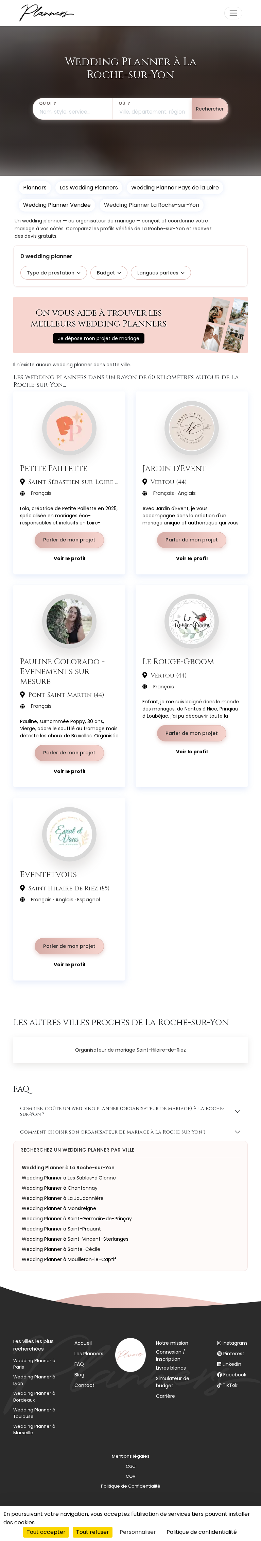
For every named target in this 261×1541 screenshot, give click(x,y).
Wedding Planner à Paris (34, 1364)
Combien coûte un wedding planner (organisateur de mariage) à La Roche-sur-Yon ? (122, 1111)
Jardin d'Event (174, 468)
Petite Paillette (53, 468)
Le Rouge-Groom (178, 661)
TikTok (230, 1385)
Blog (79, 1374)
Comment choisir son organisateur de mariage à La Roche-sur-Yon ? (113, 1132)
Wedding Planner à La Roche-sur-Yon (68, 1167)
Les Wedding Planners (89, 187)
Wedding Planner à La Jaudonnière (63, 1198)
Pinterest (233, 1353)
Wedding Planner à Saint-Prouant (61, 1228)
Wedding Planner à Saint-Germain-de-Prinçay (77, 1218)
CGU (131, 1466)
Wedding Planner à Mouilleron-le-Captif (69, 1259)
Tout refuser (92, 1532)
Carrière (165, 1396)
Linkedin (232, 1364)
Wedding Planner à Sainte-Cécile (61, 1249)
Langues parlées (157, 272)
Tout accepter (46, 1532)
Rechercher (210, 108)
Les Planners (88, 1353)
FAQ (79, 1364)
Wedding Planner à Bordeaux (34, 1396)
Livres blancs (171, 1367)
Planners (35, 187)
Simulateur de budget (172, 1382)
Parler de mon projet (69, 539)
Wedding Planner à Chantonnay (60, 1188)
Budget (106, 272)
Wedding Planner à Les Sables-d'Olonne (69, 1177)
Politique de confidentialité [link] (202, 1532)
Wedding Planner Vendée (57, 205)
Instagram (235, 1343)
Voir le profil (69, 558)
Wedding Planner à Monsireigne (59, 1208)
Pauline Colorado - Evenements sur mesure (62, 671)
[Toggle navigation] (233, 13)
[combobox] (72, 108)
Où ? (124, 103)
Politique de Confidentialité (130, 1486)
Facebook (234, 1374)
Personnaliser (138, 1532)
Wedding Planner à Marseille (34, 1429)
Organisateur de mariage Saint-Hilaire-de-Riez (130, 1049)
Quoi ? (48, 103)
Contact (84, 1385)
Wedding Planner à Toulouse (34, 1413)
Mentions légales (131, 1456)
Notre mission (172, 1343)
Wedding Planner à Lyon (34, 1380)
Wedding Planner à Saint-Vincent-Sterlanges (75, 1239)
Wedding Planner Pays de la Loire (175, 187)
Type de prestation (50, 272)
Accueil (83, 1343)
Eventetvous (48, 874)
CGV (131, 1476)
